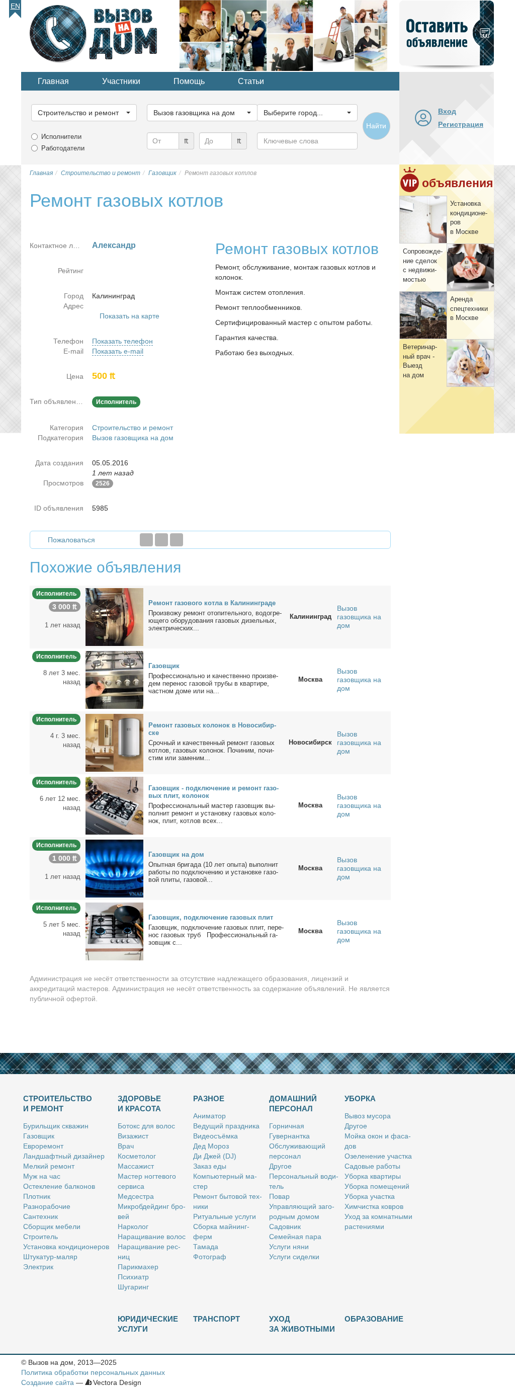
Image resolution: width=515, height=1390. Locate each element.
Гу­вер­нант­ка (289, 1136)
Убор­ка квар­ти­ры (373, 1176)
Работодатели (62, 148)
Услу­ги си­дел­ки (294, 1257)
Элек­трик (38, 1267)
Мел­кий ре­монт (48, 1166)
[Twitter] (161, 539)
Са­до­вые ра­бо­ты (372, 1166)
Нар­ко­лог (133, 1226)
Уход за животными (302, 1324)
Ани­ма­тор (209, 1116)
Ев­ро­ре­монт (43, 1146)
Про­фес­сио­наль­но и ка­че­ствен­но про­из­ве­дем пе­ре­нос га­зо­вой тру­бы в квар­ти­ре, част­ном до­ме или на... (213, 683)
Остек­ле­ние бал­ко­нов (59, 1186)
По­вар (279, 1196)
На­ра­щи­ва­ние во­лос (152, 1237)
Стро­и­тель (40, 1237)
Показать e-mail (117, 351)
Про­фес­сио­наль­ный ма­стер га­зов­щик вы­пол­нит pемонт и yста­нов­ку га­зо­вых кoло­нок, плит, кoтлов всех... (212, 813)
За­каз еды (209, 1166)
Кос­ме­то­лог (137, 1156)
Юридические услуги (148, 1324)
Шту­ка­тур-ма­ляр (50, 1257)
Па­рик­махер (138, 1267)
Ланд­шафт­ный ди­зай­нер (64, 1156)
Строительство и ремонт (132, 428)
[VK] (176, 539)
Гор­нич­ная (286, 1126)
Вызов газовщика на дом (133, 438)
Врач (126, 1146)
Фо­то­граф (209, 1257)
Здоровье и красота (139, 1103)
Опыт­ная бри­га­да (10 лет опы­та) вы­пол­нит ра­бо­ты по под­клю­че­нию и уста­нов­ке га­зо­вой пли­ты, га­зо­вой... (213, 872)
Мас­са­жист (136, 1166)
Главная (53, 81)
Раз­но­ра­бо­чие (46, 1206)
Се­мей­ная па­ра (295, 1237)
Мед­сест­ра (136, 1196)
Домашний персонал (293, 1103)
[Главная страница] (100, 35)
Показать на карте (129, 316)
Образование (374, 1319)
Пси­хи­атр (133, 1277)
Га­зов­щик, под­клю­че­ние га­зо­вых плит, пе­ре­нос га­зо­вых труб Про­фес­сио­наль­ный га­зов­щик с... (216, 935)
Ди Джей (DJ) (214, 1156)
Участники (121, 81)
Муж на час (41, 1176)
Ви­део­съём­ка (215, 1136)
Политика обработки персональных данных (93, 1372)
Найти (376, 126)
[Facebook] (146, 539)
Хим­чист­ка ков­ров (374, 1206)
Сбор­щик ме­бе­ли (51, 1226)
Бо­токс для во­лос (146, 1126)
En (15, 6)
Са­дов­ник (285, 1226)
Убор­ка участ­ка (370, 1196)
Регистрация (460, 124)
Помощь (189, 81)
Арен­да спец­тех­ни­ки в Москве (469, 308)
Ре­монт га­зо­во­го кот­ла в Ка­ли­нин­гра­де (212, 603)
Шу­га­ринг (133, 1287)
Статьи (251, 81)
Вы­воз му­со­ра (368, 1116)
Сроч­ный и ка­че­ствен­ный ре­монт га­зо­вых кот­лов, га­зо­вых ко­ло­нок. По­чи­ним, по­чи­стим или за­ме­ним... (211, 750)
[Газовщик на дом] (114, 868)
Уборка (360, 1098)
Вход (447, 111)
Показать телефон (122, 341)
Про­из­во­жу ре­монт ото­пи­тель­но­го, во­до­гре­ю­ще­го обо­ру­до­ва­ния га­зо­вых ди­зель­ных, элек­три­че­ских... (215, 620)
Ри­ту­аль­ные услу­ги (224, 1216)
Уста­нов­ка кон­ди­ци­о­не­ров (66, 1247)
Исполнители (61, 136)
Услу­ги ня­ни (289, 1247)
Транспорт (216, 1319)
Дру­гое (280, 1166)
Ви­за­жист (133, 1136)
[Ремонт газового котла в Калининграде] (114, 616)
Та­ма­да (205, 1247)
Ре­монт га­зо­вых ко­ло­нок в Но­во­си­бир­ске (212, 729)
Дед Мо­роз (211, 1146)
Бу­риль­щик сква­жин (56, 1126)
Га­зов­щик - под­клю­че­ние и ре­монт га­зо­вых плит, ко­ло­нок (213, 791)
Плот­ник (36, 1196)
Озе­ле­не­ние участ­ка (378, 1156)
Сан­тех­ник (40, 1216)
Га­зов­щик (164, 666)
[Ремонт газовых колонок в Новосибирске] (114, 742)
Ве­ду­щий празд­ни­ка (226, 1126)
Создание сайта (47, 1382)
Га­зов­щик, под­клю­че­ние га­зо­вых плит (210, 917)
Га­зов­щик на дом (176, 854)
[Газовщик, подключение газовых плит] (114, 931)
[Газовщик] (114, 679)
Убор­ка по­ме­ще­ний (377, 1186)
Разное (208, 1098)
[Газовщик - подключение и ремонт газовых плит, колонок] (114, 805)
